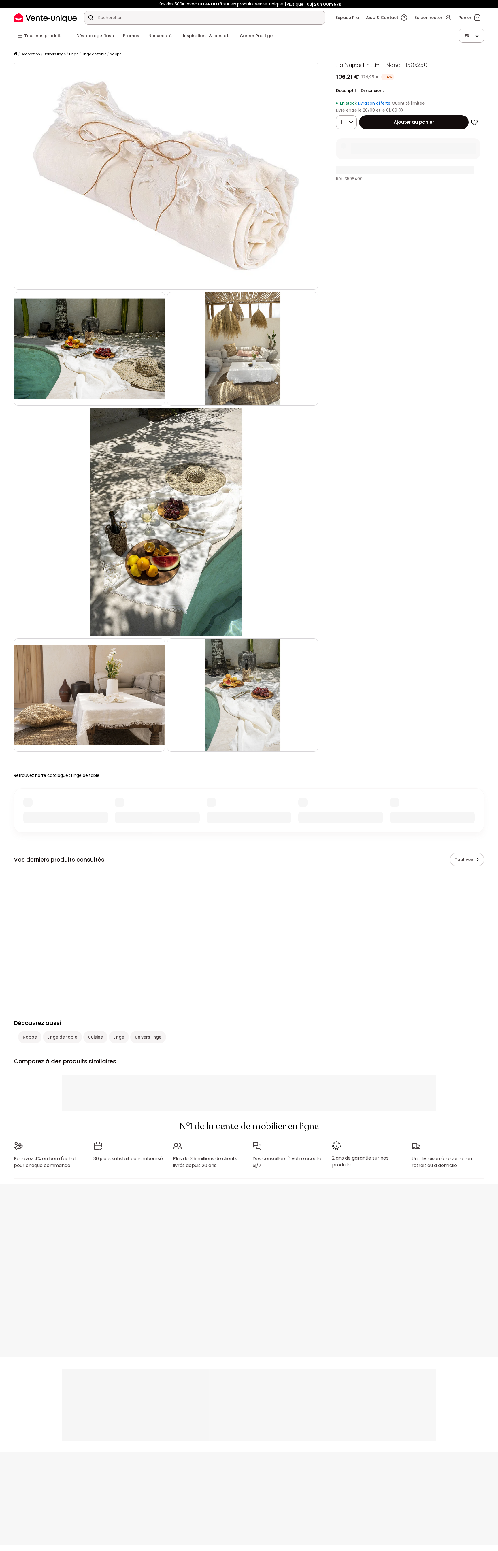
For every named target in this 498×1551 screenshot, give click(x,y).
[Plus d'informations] (400, 110)
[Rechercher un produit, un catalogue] (90, 17)
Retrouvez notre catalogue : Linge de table (56, 775)
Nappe (115, 54)
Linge (73, 54)
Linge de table (94, 54)
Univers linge (55, 54)
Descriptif (346, 90)
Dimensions (373, 90)
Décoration (30, 54)
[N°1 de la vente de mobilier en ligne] (45, 17)
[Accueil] (15, 54)
